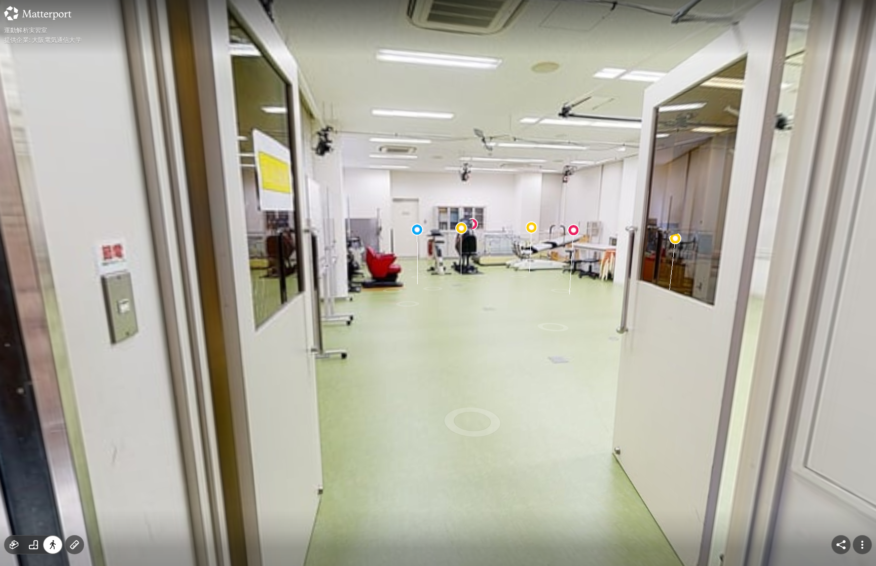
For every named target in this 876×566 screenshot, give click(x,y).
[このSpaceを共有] (841, 544)
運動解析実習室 (25, 30)
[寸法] (74, 544)
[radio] (14, 545)
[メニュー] (862, 544)
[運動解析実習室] (438, 283)
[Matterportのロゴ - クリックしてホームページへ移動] (38, 13)
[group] (33, 544)
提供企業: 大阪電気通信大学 (43, 40)
